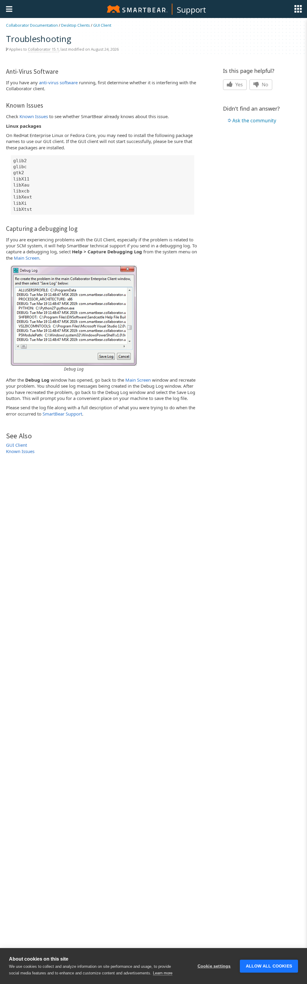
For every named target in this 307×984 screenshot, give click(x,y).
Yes (238, 84)
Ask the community (254, 120)
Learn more (162, 973)
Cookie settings (214, 966)
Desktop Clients (75, 25)
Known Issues (33, 116)
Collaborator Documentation (32, 25)
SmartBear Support (62, 414)
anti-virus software (58, 82)
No (264, 84)
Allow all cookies (269, 966)
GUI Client (102, 25)
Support (191, 9)
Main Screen (26, 258)
